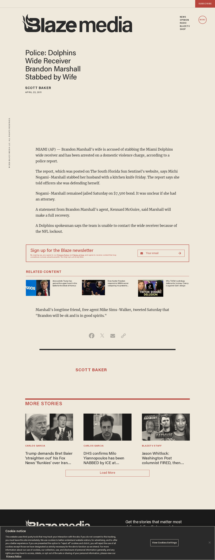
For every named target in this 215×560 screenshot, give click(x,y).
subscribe (205, 4)
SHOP (183, 29)
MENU (202, 20)
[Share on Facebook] (91, 335)
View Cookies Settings (164, 543)
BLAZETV (185, 26)
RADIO (183, 23)
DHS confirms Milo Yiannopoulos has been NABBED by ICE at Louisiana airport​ (103, 459)
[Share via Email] (113, 335)
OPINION (184, 20)
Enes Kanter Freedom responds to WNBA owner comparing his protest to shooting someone (118, 283)
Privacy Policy (63, 255)
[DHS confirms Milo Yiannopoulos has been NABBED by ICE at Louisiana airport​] (107, 426)
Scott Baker (38, 88)
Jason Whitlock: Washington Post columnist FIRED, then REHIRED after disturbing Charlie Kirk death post (164, 459)
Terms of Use (78, 255)
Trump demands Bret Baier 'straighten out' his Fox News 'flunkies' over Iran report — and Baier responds (49, 459)
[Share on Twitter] (102, 335)
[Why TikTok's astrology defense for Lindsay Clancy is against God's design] (150, 287)
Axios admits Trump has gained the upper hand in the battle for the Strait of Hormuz (65, 283)
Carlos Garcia (35, 446)
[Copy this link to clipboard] (123, 335)
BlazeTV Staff (152, 446)
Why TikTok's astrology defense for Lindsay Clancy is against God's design (177, 283)
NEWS (183, 17)
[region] (107, 543)
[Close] (209, 542)
